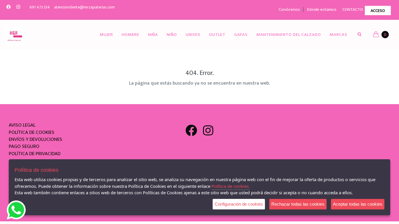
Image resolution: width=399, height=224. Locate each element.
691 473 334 (40, 7)
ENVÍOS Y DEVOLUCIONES (35, 139)
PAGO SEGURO (24, 146)
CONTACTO (352, 9)
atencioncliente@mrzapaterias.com (84, 7)
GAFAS (241, 34)
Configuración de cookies (239, 204)
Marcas (338, 34)
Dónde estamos (321, 9)
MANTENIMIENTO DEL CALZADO (288, 34)
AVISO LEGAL (22, 125)
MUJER (106, 34)
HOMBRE (130, 34)
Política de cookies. (230, 186)
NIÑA (153, 34)
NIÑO (172, 34)
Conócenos (289, 9)
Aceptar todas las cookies (357, 204)
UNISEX (193, 34)
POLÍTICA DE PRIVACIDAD (34, 154)
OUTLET (217, 34)
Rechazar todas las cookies (298, 204)
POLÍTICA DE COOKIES (31, 132)
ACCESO (378, 10)
